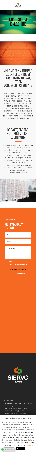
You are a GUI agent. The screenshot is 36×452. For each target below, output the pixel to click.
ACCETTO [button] (20, 448)
